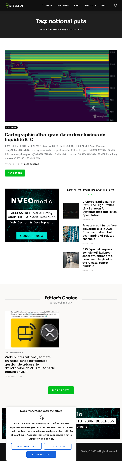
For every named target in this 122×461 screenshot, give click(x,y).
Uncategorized (14, 353)
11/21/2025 (9, 164)
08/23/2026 (88, 220)
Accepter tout (41, 454)
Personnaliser (26, 446)
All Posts (54, 29)
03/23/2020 (10, 376)
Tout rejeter (58, 446)
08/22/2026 (87, 243)
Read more (15, 173)
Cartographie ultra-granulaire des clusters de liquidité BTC (55, 137)
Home (43, 29)
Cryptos (11, 127)
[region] (41, 434)
